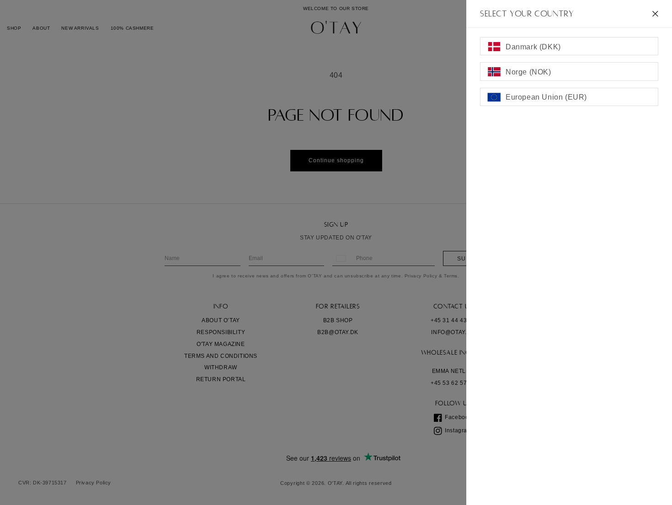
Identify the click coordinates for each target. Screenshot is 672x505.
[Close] (655, 13)
